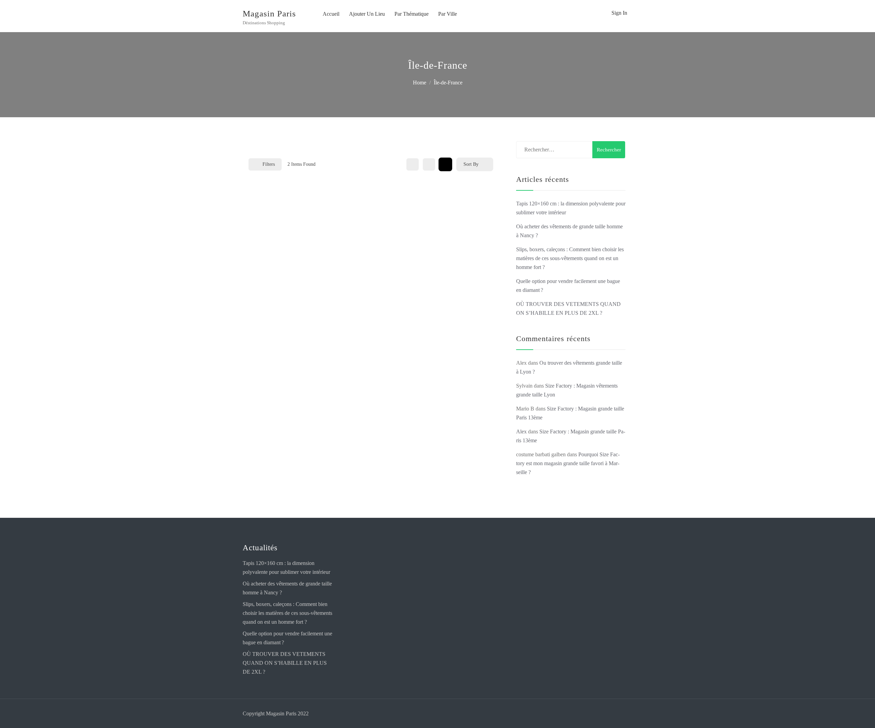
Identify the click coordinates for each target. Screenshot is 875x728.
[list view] (429, 164)
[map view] (445, 164)
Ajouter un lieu (367, 14)
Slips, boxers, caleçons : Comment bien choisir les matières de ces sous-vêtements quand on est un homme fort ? (570, 258)
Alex (521, 431)
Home (419, 82)
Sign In (619, 13)
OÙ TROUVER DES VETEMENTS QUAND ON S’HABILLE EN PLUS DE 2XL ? (285, 663)
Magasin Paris (269, 13)
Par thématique (411, 14)
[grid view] (412, 164)
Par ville (447, 14)
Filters (268, 164)
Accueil (331, 14)
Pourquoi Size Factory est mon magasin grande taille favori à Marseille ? (568, 463)
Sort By (471, 164)
